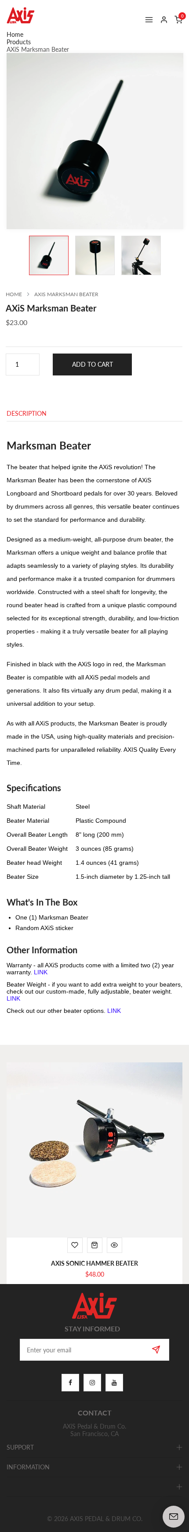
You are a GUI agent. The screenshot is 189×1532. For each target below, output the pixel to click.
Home (15, 34)
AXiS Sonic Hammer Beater (94, 1263)
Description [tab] (27, 413)
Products (19, 42)
